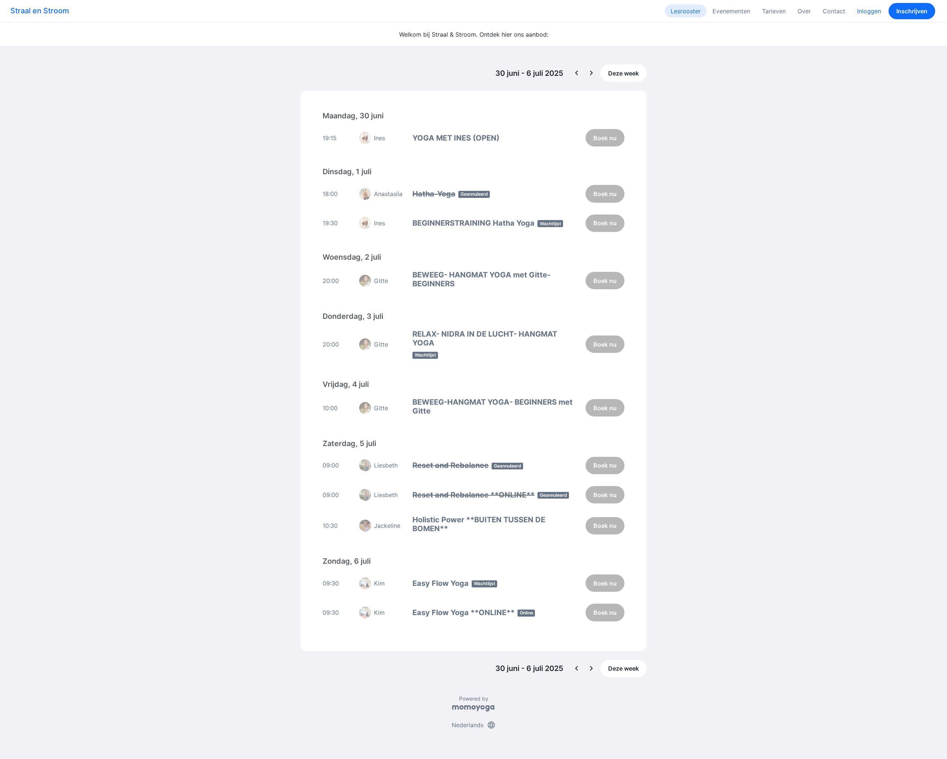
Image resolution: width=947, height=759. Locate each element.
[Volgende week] (591, 73)
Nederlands (474, 725)
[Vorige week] (576, 73)
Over (804, 11)
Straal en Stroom (39, 10)
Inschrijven (911, 11)
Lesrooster (686, 11)
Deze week (623, 73)
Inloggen (869, 11)
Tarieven (774, 11)
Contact (834, 11)
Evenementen (731, 11)
